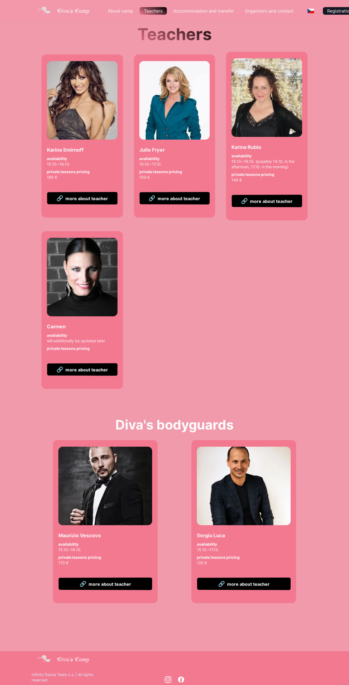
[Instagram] (168, 679)
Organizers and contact (269, 11)
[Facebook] (181, 679)
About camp (120, 11)
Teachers (153, 11)
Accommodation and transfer (203, 11)
